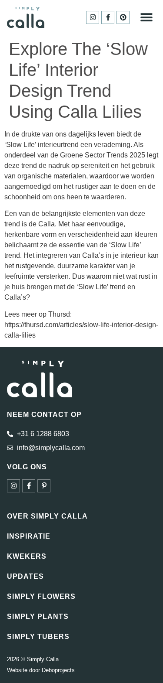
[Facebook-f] (107, 17)
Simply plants (38, 616)
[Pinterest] (123, 17)
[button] (146, 17)
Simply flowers (41, 596)
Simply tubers (38, 636)
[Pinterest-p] (43, 485)
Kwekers (27, 556)
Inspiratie (28, 536)
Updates (25, 576)
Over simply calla (47, 516)
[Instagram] (92, 17)
